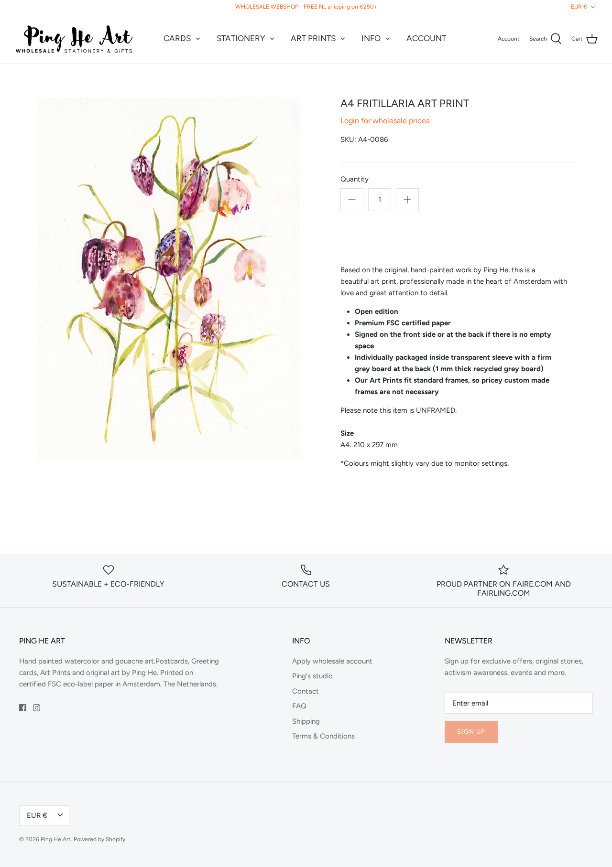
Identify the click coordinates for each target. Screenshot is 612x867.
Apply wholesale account (332, 661)
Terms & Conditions (323, 736)
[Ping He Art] (74, 38)
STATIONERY (241, 38)
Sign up (471, 731)
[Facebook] (22, 707)
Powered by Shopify (99, 839)
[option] (168, 278)
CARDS (177, 38)
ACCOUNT (426, 38)
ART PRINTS (313, 38)
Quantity (354, 179)
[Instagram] (36, 707)
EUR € (579, 6)
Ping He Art (56, 839)
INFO (371, 38)
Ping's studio (312, 676)
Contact (305, 691)
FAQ (299, 706)
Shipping (306, 721)
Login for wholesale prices (384, 120)
